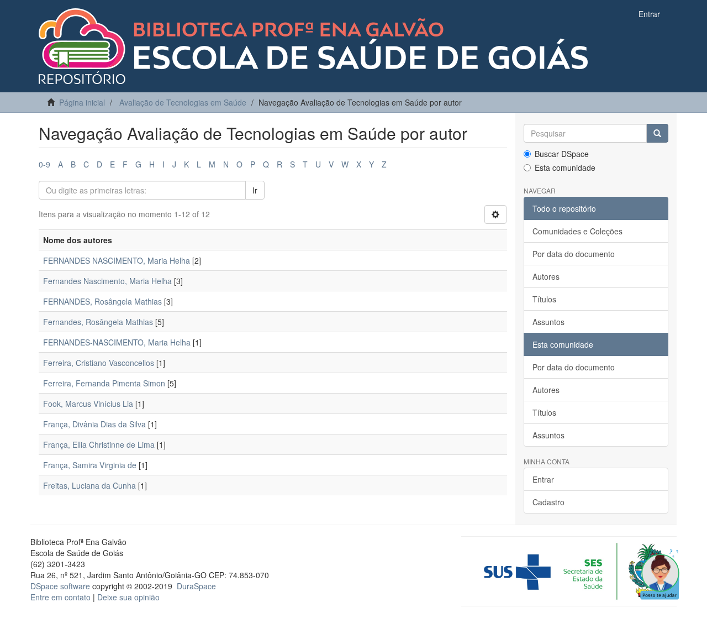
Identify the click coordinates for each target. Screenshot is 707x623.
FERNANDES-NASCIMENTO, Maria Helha (117, 342)
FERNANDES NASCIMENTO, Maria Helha (116, 260)
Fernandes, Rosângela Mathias (98, 321)
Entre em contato (60, 597)
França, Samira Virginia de (89, 464)
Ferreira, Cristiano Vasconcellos (98, 362)
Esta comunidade (565, 167)
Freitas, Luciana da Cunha (89, 485)
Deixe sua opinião (128, 597)
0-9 (44, 164)
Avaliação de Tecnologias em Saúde (182, 102)
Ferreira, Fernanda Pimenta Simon (104, 383)
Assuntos (548, 321)
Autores (546, 276)
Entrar (543, 479)
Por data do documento (573, 253)
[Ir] (657, 133)
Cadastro (548, 501)
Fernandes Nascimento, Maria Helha (107, 280)
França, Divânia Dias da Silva (94, 424)
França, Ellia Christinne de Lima (99, 444)
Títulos (544, 299)
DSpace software (60, 585)
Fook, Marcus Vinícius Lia (88, 403)
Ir (254, 190)
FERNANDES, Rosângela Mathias (102, 301)
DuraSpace (196, 585)
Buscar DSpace (562, 153)
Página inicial (82, 102)
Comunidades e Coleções (577, 231)
